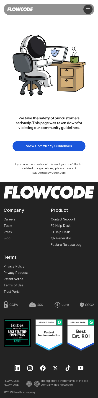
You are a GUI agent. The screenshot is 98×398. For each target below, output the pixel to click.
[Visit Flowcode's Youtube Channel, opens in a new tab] (80, 368)
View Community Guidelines (49, 146)
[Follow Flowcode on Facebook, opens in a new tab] (43, 368)
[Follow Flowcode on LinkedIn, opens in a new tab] (17, 368)
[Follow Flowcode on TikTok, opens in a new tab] (68, 368)
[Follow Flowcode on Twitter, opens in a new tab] (55, 369)
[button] (88, 9)
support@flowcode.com (49, 172)
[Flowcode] (49, 193)
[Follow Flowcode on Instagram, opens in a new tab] (30, 368)
